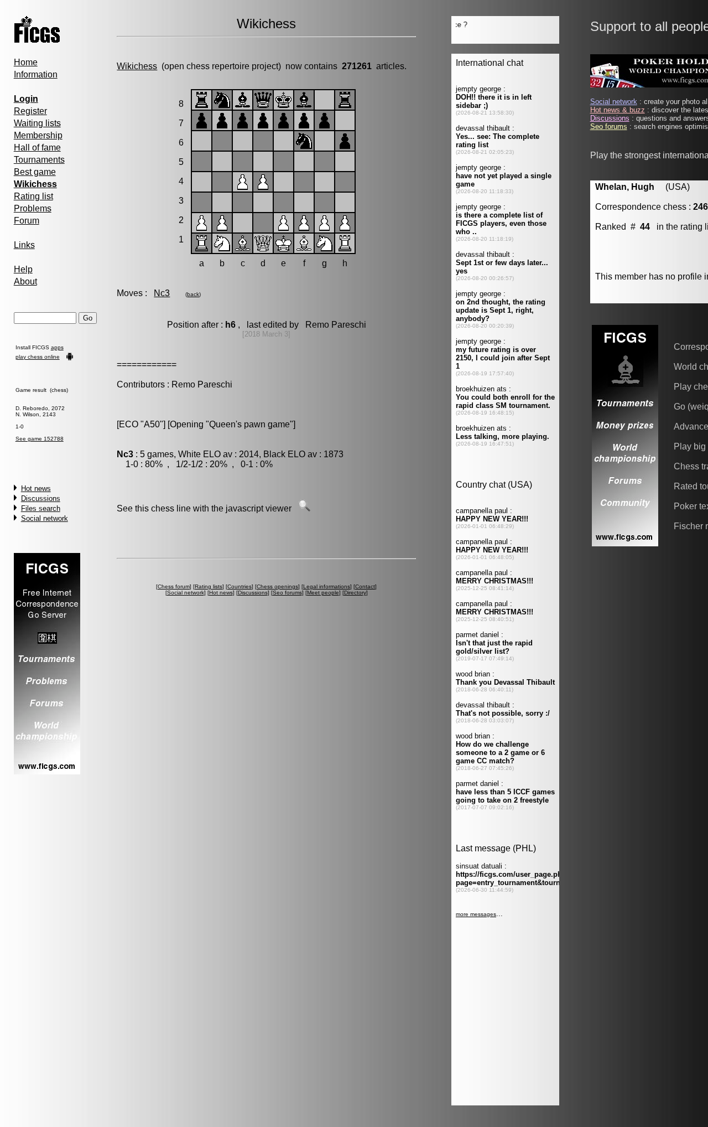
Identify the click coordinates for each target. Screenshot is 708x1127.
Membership (38, 135)
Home (26, 62)
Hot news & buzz (617, 110)
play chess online (37, 357)
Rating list (33, 196)
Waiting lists (37, 123)
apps (57, 347)
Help (23, 269)
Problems (32, 208)
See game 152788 (39, 439)
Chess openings (277, 586)
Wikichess (137, 66)
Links (24, 245)
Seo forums (287, 593)
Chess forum (174, 586)
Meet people (323, 593)
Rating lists (208, 586)
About (25, 281)
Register (30, 111)
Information (36, 74)
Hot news (36, 488)
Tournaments (39, 159)
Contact (365, 586)
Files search (40, 508)
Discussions (40, 498)
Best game (35, 172)
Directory (355, 593)
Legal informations (326, 586)
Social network (44, 518)
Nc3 (162, 293)
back (193, 294)
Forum (26, 220)
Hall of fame (37, 147)
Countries (239, 586)
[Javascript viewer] (304, 508)
